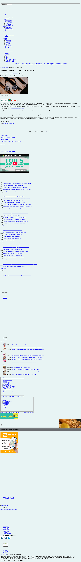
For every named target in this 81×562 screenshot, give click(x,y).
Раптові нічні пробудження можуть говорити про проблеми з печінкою (17, 206)
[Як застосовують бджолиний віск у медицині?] (40, 423)
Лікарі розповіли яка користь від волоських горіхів (13, 200)
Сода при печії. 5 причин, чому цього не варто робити (14, 223)
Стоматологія (8, 43)
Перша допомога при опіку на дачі (10, 225)
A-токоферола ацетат (7, 401)
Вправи (57, 64)
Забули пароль (14, 509)
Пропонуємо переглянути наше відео (8, 151)
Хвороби (4, 32)
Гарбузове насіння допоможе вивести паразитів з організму (15, 217)
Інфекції (7, 44)
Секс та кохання (6, 531)
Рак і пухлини (8, 40)
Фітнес (6, 36)
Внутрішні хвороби (7, 382)
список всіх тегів (4, 505)
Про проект (5, 550)
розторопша (12, 498)
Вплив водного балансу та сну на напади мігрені (13, 208)
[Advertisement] (4, 284)
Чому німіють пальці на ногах (9, 240)
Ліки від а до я (17, 63)
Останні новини (3, 179)
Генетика (7, 58)
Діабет (48, 64)
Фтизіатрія (5, 392)
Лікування (5, 38)
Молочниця (64, 63)
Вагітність (7, 23)
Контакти (5, 552)
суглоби (11, 497)
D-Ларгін (5, 406)
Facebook (5, 297)
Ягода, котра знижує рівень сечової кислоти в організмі (14, 219)
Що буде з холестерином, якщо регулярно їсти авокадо (14, 202)
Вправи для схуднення (9, 35)
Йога (6, 37)
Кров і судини (8, 45)
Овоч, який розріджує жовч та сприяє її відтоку (12, 227)
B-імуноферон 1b (6, 402)
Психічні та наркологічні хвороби (10, 390)
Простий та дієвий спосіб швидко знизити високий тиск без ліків (16, 187)
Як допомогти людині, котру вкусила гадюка (12, 238)
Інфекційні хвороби (7, 385)
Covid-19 (61, 64)
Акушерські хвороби (7, 380)
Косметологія (8, 24)
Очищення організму (51, 63)
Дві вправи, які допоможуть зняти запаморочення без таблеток (15, 221)
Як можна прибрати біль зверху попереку (11, 236)
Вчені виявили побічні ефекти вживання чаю (20, 367)
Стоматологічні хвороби (8, 391)
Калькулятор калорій (9, 61)
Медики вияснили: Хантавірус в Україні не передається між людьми (17, 189)
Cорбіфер (5, 405)
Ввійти (1, 509)
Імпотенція (7, 48)
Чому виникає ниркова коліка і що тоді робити (12, 230)
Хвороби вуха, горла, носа (8, 387)
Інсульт (40, 64)
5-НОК (4, 400)
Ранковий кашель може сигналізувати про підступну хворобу (15, 191)
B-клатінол (5, 404)
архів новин (3, 268)
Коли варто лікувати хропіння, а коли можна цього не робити (15, 261)
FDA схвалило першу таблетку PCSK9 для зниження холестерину (16, 198)
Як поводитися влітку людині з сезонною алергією (13, 234)
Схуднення (5, 33)
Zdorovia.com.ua (3, 554)
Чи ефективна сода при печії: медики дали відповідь (13, 193)
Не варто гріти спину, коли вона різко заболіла (12, 255)
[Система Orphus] (48, 131)
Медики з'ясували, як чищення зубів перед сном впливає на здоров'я (25, 371)
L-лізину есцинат (6, 408)
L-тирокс (5, 409)
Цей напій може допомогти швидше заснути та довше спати (23, 374)
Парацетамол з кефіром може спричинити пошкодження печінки (16, 273)
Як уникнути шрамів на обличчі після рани (11, 215)
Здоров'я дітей (6, 529)
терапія (8, 123)
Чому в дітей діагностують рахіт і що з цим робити (13, 259)
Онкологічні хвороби (7, 389)
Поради (36, 64)
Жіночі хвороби (6, 384)
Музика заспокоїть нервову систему (17, 108)
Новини (6, 53)
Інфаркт (44, 64)
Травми (6, 39)
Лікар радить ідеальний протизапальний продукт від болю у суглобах (17, 183)
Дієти (6, 14)
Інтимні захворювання (9, 60)
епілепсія (12, 123)
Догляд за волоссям (9, 30)
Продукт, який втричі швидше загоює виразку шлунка (14, 266)
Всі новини (5, 12)
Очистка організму (9, 16)
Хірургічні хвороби (7, 393)
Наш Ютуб (5, 294)
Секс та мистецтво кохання (10, 59)
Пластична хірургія (9, 25)
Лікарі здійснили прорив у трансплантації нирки (13, 185)
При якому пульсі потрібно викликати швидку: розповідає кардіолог (25, 369)
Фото (6, 55)
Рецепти (7, 15)
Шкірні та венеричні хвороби (9, 386)
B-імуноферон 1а (6, 403)
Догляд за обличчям (9, 29)
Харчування (5, 13)
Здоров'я (4, 19)
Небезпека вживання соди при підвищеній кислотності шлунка (16, 247)
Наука (6, 57)
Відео (6, 56)
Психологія (7, 54)
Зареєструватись (7, 509)
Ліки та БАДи (8, 41)
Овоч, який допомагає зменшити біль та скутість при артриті (15, 251)
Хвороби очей (6, 383)
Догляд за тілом (8, 27)
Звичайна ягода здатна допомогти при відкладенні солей (14, 232)
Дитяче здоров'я (8, 21)
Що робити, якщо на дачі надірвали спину (11, 244)
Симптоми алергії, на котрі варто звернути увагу (13, 249)
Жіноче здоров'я (8, 22)
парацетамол (6, 498)
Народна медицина (7, 49)
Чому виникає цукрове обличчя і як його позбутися (13, 257)
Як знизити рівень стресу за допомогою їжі (11, 242)
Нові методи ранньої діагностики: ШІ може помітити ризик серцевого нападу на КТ (20, 264)
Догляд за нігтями (8, 28)
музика (4, 123)
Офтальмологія (8, 42)
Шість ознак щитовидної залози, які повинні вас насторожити (15, 213)
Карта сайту (5, 551)
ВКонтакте (5, 298)
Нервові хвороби (6, 388)
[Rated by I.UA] (5, 544)
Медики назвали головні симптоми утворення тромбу (14, 196)
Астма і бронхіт (8, 46)
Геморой (7, 47)
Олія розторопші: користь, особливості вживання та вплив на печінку (17, 272)
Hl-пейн (4, 407)
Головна (1, 67)
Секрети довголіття (9, 50)
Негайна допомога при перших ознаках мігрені (12, 210)
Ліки (4, 31)
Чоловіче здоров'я (8, 20)
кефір (4, 497)
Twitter (4, 295)
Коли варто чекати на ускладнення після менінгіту (13, 253)
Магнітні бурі (39, 63)
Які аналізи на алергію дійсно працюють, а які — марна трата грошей (17, 204)
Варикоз (53, 64)
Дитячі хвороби (6, 381)
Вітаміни (7, 17)
